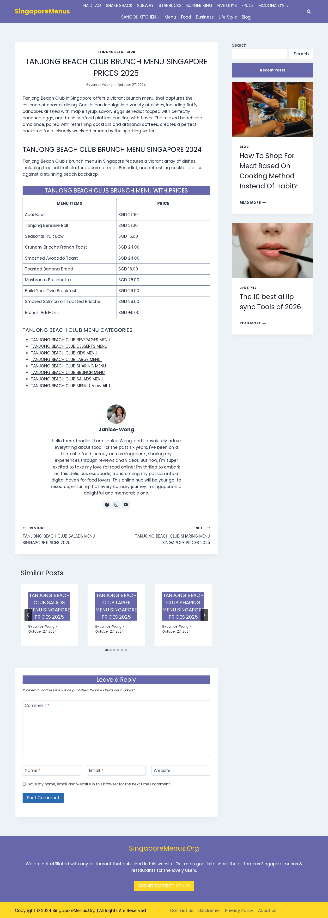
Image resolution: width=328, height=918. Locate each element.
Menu (170, 17)
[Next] (204, 615)
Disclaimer (209, 910)
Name (33, 770)
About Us (267, 910)
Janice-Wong (102, 85)
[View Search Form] (308, 11)
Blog (246, 17)
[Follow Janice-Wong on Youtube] (125, 505)
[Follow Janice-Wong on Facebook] (107, 505)
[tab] (106, 650)
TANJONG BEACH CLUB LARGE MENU (66, 359)
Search (239, 45)
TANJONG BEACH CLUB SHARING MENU (68, 366)
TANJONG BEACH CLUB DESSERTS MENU (69, 346)
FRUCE (248, 5)
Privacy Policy (239, 910)
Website (162, 770)
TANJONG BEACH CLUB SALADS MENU (67, 379)
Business (205, 17)
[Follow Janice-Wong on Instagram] (116, 505)
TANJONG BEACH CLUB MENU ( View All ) (70, 386)
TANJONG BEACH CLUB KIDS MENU (64, 353)
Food (186, 17)
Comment (37, 705)
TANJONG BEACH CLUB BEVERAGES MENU (70, 340)
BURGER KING (199, 5)
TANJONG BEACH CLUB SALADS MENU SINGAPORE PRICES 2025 (59, 536)
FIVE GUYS (227, 5)
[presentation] (272, 109)
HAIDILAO (92, 5)
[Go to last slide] (28, 615)
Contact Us (181, 910)
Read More (253, 202)
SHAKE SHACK (119, 5)
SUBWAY (145, 5)
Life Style (228, 17)
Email (96, 770)
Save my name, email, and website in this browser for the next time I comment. (99, 784)
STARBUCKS (170, 5)
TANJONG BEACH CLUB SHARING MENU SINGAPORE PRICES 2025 (172, 536)
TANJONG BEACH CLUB (116, 52)
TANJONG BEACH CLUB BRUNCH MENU (68, 372)
